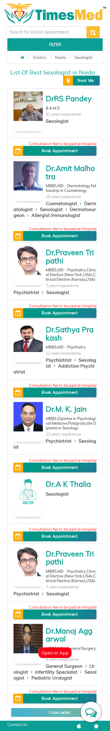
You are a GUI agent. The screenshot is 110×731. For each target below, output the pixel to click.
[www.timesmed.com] (22, 57)
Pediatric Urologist (51, 678)
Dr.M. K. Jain (66, 408)
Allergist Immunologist (55, 215)
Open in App (55, 653)
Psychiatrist (26, 292)
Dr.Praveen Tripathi (70, 256)
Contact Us (17, 724)
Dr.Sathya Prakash (70, 333)
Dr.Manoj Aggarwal (69, 635)
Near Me (85, 80)
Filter (55, 44)
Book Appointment (60, 150)
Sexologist (83, 57)
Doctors (39, 57)
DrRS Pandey (69, 98)
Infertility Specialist (56, 672)
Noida (60, 57)
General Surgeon (64, 666)
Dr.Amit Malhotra (70, 172)
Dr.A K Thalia (68, 484)
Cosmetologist (61, 203)
